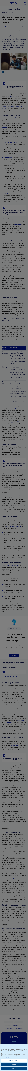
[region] (14, 1057)
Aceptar (14, 1068)
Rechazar (14, 1064)
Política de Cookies (9, 1057)
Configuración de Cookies (14, 1060)
